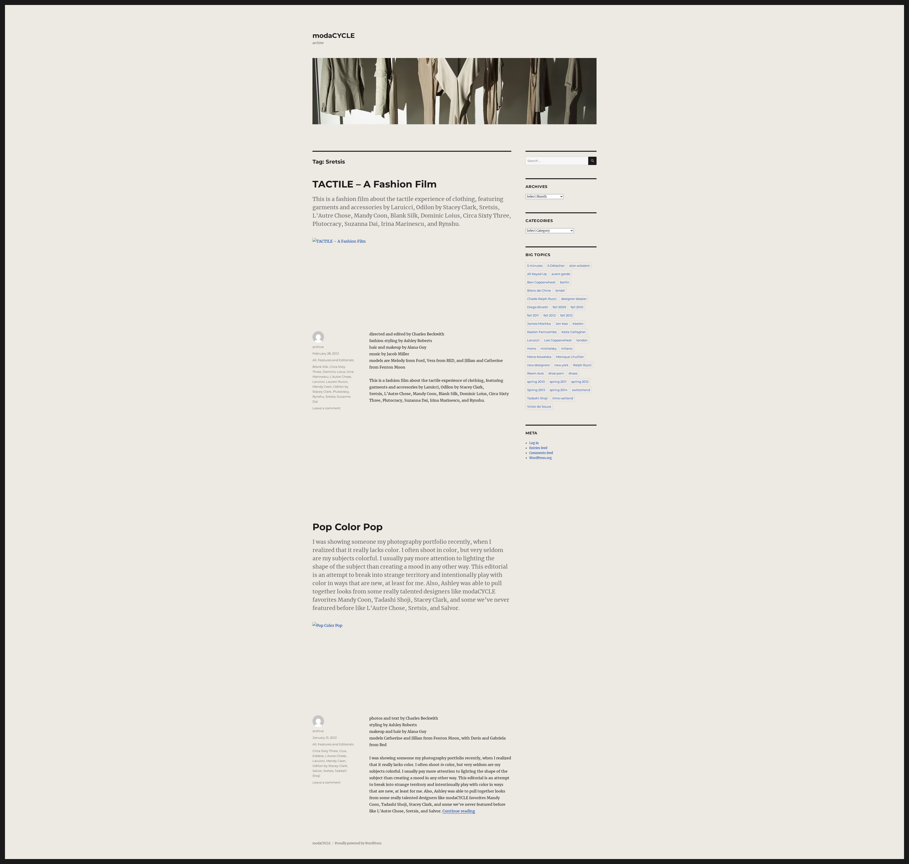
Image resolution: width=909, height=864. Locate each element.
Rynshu (318, 396)
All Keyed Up (537, 274)
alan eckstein (579, 265)
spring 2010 (536, 381)
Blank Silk (320, 367)
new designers (538, 365)
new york (561, 365)
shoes (573, 373)
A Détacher (556, 265)
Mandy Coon (322, 386)
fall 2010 (577, 307)
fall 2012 (550, 315)
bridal (560, 290)
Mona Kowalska (539, 357)
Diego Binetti (537, 307)
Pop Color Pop (347, 527)
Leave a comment (326, 408)
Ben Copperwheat (541, 282)
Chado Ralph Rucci (542, 299)
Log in (534, 443)
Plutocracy (341, 391)
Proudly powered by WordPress (358, 843)
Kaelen (578, 323)
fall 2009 (559, 307)
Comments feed (541, 453)
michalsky (549, 348)
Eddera (318, 756)
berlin (564, 282)
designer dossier (574, 299)
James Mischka (539, 323)
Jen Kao (562, 323)
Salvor (317, 771)
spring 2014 (558, 390)
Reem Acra (535, 373)
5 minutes (535, 265)
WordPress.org (540, 458)
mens (531, 348)
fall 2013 (566, 315)
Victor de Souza (539, 406)
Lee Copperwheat (558, 340)
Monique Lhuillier (570, 357)
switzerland (581, 390)
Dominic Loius (334, 372)
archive (318, 347)
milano (566, 348)
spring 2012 (579, 381)
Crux (342, 751)
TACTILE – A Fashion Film (374, 184)
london (582, 340)
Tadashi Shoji (537, 398)
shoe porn (556, 373)
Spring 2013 (536, 390)
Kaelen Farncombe (542, 332)
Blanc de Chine (539, 290)
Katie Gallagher (573, 332)
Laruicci (318, 381)
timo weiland (563, 398)
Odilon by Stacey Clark (329, 766)
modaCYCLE (333, 35)
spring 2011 (558, 381)
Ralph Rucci (582, 365)
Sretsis (330, 396)
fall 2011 (533, 315)
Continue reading (458, 811)
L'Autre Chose (340, 377)
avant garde (561, 274)
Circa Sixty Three (325, 751)
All (314, 360)
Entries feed (538, 448)
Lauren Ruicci (337, 381)
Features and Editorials (336, 360)
